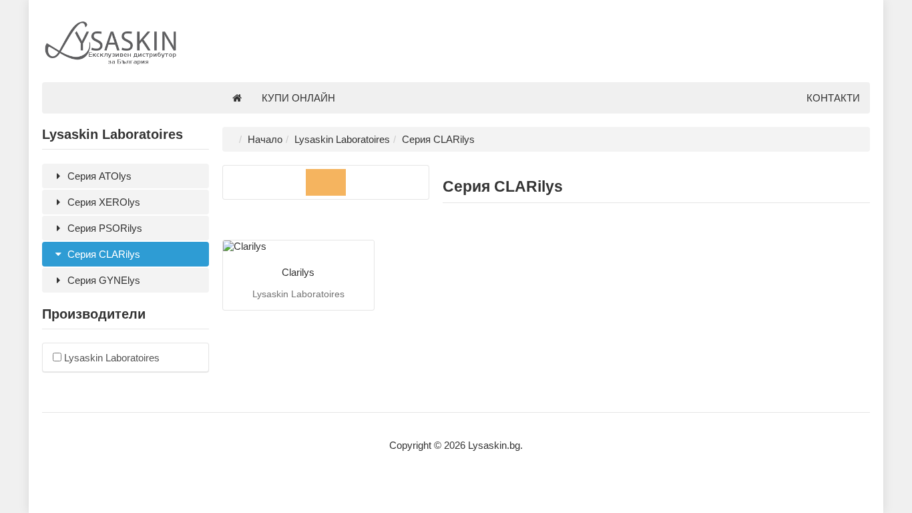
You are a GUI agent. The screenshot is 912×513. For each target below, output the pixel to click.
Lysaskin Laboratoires (110, 357)
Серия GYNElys (102, 280)
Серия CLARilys (102, 254)
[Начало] (237, 98)
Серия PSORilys (103, 228)
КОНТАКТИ (833, 98)
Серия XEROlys (102, 202)
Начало (265, 139)
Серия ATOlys (98, 176)
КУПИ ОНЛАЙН (298, 98)
